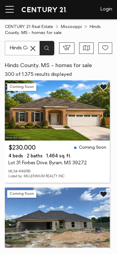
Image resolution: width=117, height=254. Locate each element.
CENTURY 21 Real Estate (29, 27)
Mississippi (71, 27)
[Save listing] (103, 87)
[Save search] (105, 48)
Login (106, 9)
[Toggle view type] (86, 48)
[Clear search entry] (33, 48)
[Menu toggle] (9, 9)
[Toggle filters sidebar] (66, 48)
